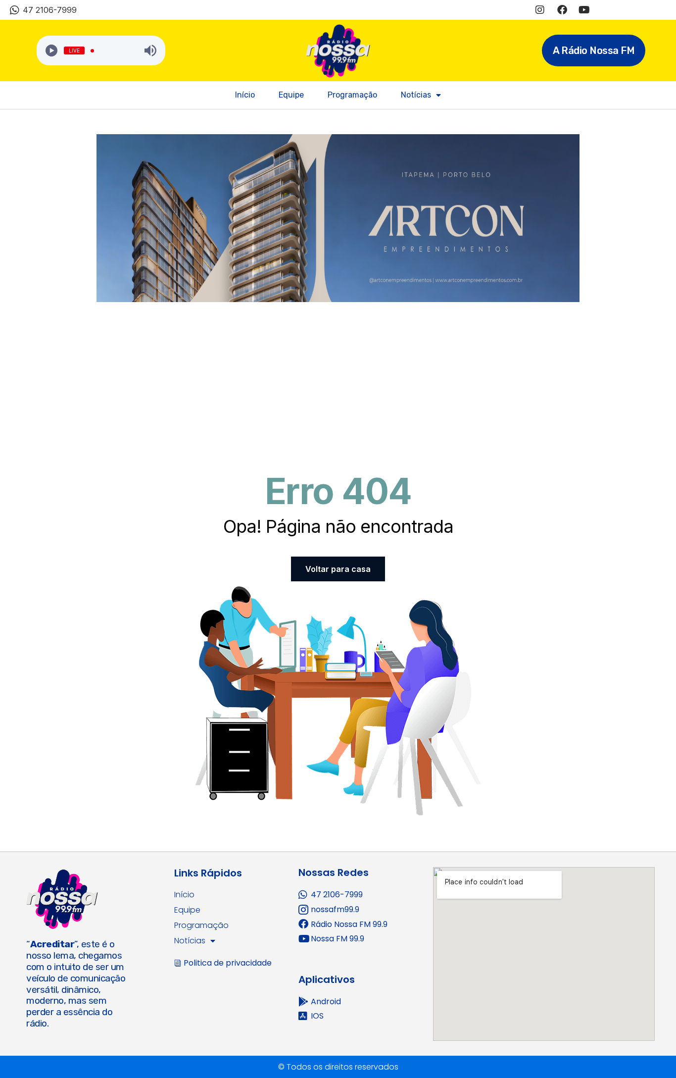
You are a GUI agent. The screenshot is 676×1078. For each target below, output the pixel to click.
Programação (352, 95)
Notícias (416, 95)
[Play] (51, 50)
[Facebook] (562, 10)
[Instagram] (540, 10)
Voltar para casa (338, 569)
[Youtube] (584, 10)
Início (245, 95)
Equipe (291, 95)
